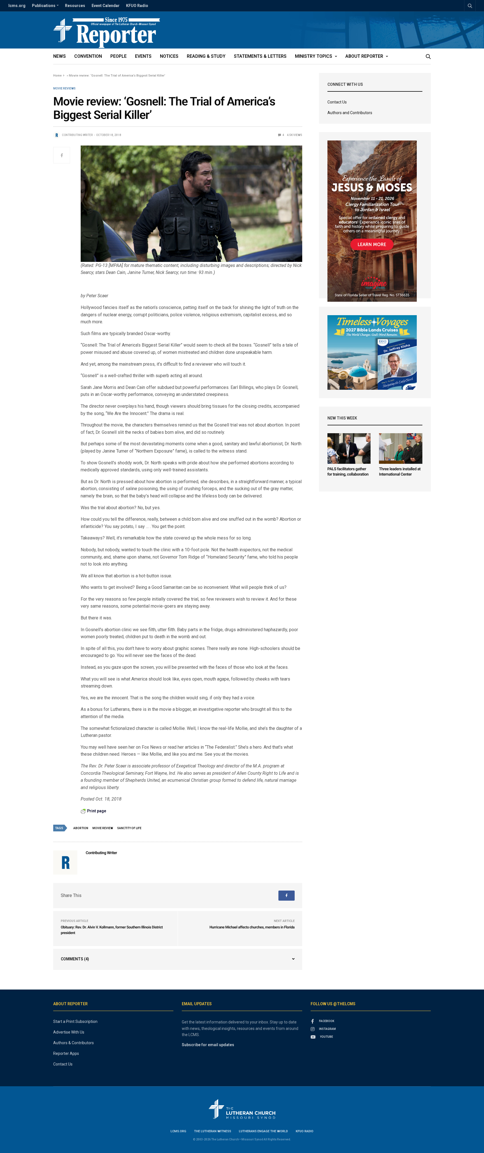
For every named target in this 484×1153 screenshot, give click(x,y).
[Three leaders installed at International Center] (400, 448)
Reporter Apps (66, 1053)
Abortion (80, 828)
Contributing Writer (77, 135)
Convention (88, 56)
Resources (75, 5)
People (118, 56)
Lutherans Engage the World (263, 1131)
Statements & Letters (260, 56)
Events (143, 56)
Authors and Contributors (349, 112)
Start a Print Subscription (75, 1021)
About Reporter (364, 56)
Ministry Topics (313, 56)
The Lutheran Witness (212, 1131)
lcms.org (16, 5)
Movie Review (102, 828)
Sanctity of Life (129, 828)
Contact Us (337, 102)
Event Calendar (106, 5)
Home (57, 75)
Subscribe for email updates (208, 1045)
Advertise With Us (68, 1032)
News (59, 56)
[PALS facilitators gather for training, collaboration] (349, 448)
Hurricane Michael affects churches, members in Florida (252, 927)
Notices (169, 56)
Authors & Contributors (73, 1043)
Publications (43, 5)
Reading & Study (206, 56)
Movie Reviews (64, 88)
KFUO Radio (137, 5)
